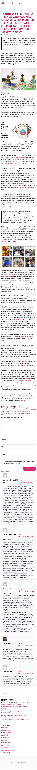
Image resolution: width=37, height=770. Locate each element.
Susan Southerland (18, 411)
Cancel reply (27, 411)
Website (3, 454)
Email (3, 447)
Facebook (4, 241)
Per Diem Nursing (6, 745)
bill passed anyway (9, 274)
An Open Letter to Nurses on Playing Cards (21, 396)
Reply (21, 480)
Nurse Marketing (6, 732)
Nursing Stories (26, 408)
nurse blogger (20, 361)
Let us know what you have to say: (11, 417)
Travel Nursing (5, 752)
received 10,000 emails (8, 229)
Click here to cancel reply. (26, 537)
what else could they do (24, 365)
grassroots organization (22, 385)
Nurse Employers (6, 730)
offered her (13, 296)
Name (3, 439)
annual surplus (18, 319)
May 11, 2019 (4, 406)
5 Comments (32, 409)
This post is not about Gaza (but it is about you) (14, 719)
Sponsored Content (7, 750)
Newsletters (4, 727)
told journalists (10, 196)
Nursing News (18, 408)
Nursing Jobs (5, 737)
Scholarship (4, 747)
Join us (23, 400)
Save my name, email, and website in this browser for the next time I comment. (19, 462)
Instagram (14, 241)
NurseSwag (10, 408)
